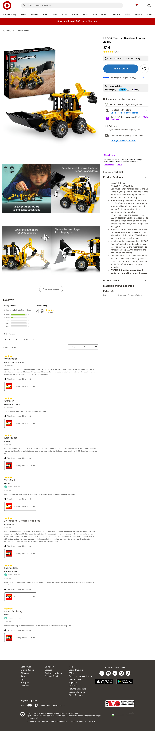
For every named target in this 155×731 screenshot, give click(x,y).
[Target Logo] (7, 5)
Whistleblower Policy (59, 721)
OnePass (25, 685)
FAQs (71, 673)
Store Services (75, 695)
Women (34, 14)
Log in (119, 165)
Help (71, 667)
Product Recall (51, 676)
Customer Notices (53, 673)
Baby (64, 14)
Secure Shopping (77, 692)
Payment (73, 682)
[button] (120, 68)
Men (45, 14)
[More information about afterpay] (115, 90)
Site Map (91, 721)
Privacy (45, 721)
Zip (22, 679)
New (23, 14)
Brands (138, 14)
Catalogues (26, 667)
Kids (55, 14)
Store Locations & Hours (80, 676)
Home (75, 14)
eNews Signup (27, 670)
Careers (48, 670)
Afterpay (25, 682)
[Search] (24, 5)
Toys (85, 14)
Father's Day (9, 14)
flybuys (24, 676)
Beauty (116, 14)
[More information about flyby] (135, 78)
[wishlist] (143, 5)
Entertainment (100, 14)
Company (49, 667)
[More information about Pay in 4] (128, 90)
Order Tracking (76, 670)
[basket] (149, 5)
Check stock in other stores (124, 113)
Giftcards (25, 673)
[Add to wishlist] (144, 68)
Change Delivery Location (123, 140)
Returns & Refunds (77, 689)
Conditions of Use (33, 721)
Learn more (109, 165)
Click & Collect (76, 679)
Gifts (127, 14)
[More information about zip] (138, 90)
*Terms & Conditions (78, 721)
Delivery (73, 685)
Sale (149, 14)
